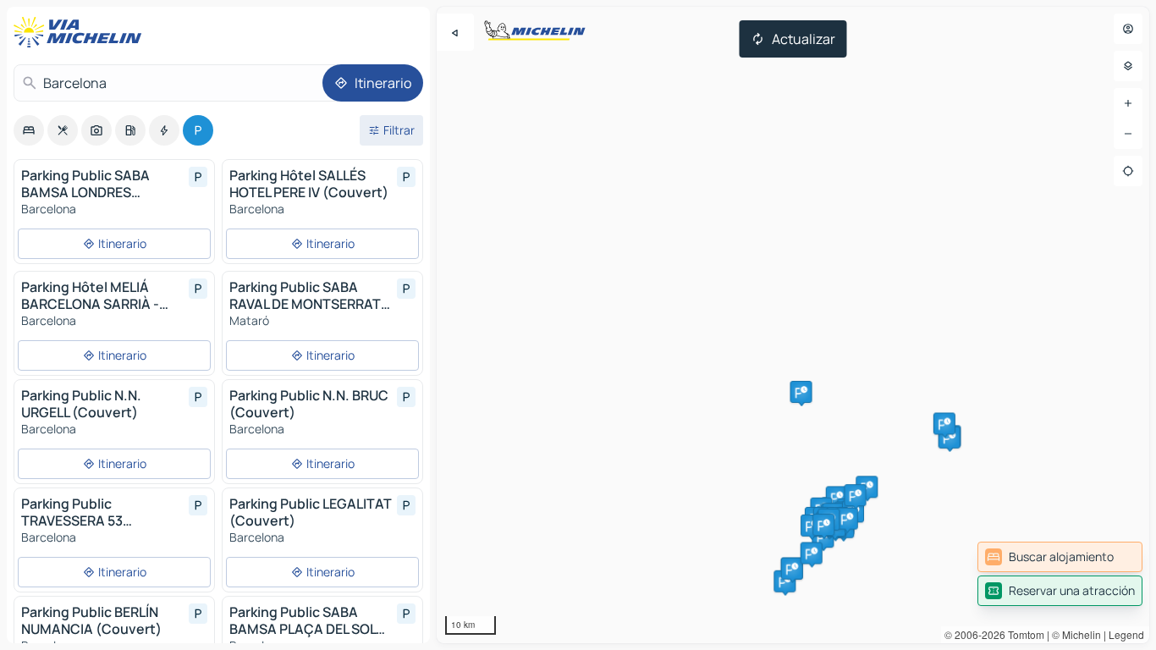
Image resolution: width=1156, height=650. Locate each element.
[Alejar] (1128, 133)
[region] (793, 325)
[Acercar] (1128, 103)
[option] (29, 130)
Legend (1126, 634)
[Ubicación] (1128, 171)
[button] (837, 497)
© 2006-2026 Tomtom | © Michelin (1022, 634)
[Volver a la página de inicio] (81, 32)
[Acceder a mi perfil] (1128, 29)
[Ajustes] (1128, 66)
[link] (1059, 557)
